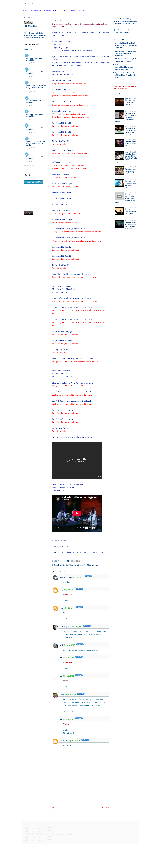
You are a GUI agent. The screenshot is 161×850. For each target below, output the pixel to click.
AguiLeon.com (65, 577)
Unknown (63, 740)
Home (25, 11)
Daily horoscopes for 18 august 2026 (34, 157)
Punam (67, 612)
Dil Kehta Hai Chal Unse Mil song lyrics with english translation (36, 87)
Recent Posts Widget (29, 165)
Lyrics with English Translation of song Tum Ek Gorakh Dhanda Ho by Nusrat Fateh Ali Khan (125, 198)
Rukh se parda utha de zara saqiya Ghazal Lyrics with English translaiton (124, 67)
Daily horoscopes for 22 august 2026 (34, 72)
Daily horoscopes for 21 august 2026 (34, 101)
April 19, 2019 (75, 740)
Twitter (47, 11)
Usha (62, 694)
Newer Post (56, 807)
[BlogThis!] (72, 561)
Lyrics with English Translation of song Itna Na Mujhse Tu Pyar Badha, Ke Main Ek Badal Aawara (125, 116)
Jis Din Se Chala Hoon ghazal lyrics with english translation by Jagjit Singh (126, 45)
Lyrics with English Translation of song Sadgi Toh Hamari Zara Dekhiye (130, 211)
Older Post (105, 807)
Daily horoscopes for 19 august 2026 (34, 129)
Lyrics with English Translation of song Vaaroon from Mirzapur (130, 102)
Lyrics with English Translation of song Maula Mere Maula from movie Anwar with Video (130, 130)
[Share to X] (75, 561)
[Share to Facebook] (77, 561)
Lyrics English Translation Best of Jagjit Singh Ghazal (78, 565)
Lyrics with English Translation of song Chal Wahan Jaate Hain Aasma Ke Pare (130, 184)
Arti (61, 645)
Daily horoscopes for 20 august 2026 (34, 115)
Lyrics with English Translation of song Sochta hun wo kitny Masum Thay (130, 170)
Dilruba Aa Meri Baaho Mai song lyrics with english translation (35, 143)
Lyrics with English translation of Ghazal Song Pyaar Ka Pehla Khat (125, 75)
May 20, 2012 (69, 589)
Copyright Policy (77, 11)
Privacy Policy (59, 11)
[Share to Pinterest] (79, 561)
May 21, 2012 (70, 694)
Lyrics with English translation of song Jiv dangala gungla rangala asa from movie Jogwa (130, 224)
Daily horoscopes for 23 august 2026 (34, 59)
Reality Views (30, 3)
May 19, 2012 (78, 577)
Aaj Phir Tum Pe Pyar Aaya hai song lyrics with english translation (125, 53)
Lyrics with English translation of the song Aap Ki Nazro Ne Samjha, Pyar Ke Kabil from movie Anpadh (126, 157)
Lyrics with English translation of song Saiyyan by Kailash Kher (130, 142)
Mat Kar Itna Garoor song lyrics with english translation (126, 60)
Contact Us (36, 11)
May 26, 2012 (68, 719)
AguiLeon (68, 594)
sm (61, 719)
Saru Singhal (65, 626)
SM (61, 589)
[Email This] (70, 561)
